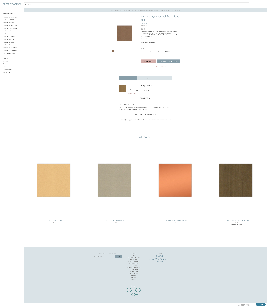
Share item (167, 51)
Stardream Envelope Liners (10, 25)
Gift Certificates (7, 72)
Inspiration (133, 279)
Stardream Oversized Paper (10, 47)
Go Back (6, 10)
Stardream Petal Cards (8, 33)
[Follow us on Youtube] (136, 294)
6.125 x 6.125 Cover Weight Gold (54, 220)
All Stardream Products (9, 53)
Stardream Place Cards (9, 45)
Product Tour (6, 58)
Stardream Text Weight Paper (10, 20)
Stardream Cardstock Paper (10, 17)
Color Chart (6, 61)
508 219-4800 (159, 261)
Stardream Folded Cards (9, 36)
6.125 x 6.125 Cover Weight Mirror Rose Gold (176, 220)
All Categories (17, 10)
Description (127, 78)
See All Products (132, 93)
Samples (5, 66)
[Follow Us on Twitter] (131, 290)
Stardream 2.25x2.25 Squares (10, 50)
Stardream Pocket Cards (9, 31)
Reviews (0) (145, 78)
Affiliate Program (133, 269)
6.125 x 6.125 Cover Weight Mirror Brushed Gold (237, 220)
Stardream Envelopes (8, 22)
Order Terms (133, 265)
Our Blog (133, 277)
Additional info (163, 78)
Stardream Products (130, 10)
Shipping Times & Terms (133, 257)
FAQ (133, 255)
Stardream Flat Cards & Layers (11, 28)
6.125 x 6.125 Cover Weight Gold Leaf (115, 220)
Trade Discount (133, 259)
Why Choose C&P (133, 271)
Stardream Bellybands (8, 42)
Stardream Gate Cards (8, 39)
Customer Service (7, 69)
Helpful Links (133, 253)
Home (112, 10)
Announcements (133, 263)
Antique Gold (144, 25)
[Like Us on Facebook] (126, 290)
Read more (145, 39)
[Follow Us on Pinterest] (136, 290)
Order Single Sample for (168, 61)
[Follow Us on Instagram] (140, 290)
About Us (5, 64)
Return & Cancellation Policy (133, 267)
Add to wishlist (160, 67)
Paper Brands (119, 10)
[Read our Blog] (131, 294)
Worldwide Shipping (133, 261)
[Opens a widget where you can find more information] (261, 304)
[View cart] (262, 4)
